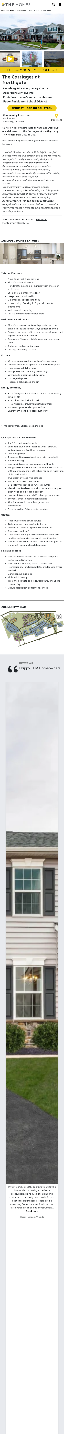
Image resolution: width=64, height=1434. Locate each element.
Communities (21, 10)
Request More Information (32, 108)
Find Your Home (7, 10)
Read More (32, 1211)
